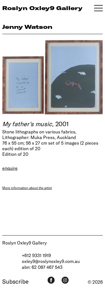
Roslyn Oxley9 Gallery (24, 242)
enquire (10, 168)
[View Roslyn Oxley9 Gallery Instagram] (65, 280)
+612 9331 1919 (36, 255)
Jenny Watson (27, 26)
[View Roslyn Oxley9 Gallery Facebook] (51, 280)
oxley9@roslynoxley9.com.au (51, 261)
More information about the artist (27, 188)
